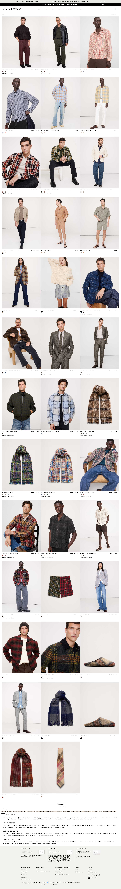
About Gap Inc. (77, 882)
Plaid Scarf (4, 811)
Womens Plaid (16, 811)
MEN (46, 9)
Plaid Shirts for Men (40, 811)
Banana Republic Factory (92, 872)
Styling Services (39, 869)
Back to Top (60, 807)
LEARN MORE (86, 856)
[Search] (116, 9)
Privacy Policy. (31, 856)
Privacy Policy (61, 858)
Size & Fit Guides (24, 877)
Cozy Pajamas (94, 811)
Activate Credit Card (59, 872)
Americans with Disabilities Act (26, 884)
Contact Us (90, 869)
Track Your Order (24, 874)
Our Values (77, 871)
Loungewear (105, 811)
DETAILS (87, 1)
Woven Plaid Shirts (31, 811)
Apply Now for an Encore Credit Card (62, 874)
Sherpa (100, 811)
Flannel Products (87, 811)
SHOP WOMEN (68, 4)
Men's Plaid (9, 811)
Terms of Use (64, 882)
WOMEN (39, 9)
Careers (76, 869)
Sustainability (70, 882)
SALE (80, 9)
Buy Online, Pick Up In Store (26, 879)
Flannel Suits (59, 811)
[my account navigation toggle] (101, 1)
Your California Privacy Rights (55, 882)
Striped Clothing (74, 811)
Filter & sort (114, 14)
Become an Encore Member (60, 869)
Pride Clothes (112, 811)
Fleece (81, 811)
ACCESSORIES (71, 9)
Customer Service (24, 869)
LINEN (53, 9)
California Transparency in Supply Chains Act (41, 884)
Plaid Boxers (23, 811)
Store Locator (90, 871)
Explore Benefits (58, 871)
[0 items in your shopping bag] (104, 1)
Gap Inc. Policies (54, 884)
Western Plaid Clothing (50, 811)
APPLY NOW (83, 1)
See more (3, 813)
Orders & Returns (24, 872)
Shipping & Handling (24, 871)
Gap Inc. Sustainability (79, 872)
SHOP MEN (75, 4)
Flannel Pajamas (66, 811)
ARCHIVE (61, 9)
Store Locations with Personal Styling (43, 871)
